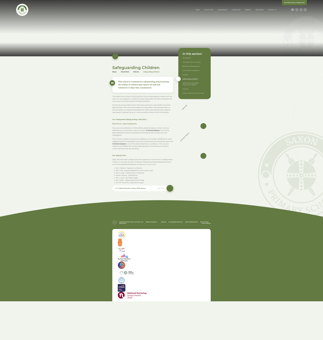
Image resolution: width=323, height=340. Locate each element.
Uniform (186, 89)
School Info (125, 72)
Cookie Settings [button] (206, 223)
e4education (123, 223)
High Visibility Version (191, 222)
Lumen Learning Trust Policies (193, 93)
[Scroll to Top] (114, 222)
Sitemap (163, 222)
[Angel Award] (161, 265)
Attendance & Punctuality (192, 62)
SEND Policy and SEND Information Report (191, 84)
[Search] (305, 9)
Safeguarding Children (151, 72)
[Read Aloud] (296, 9)
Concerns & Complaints (191, 70)
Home (114, 72)
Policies (136, 72)
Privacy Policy (204, 222)
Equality (185, 74)
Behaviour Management (191, 66)
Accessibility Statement (176, 222)
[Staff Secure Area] (292, 9)
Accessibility (187, 58)
